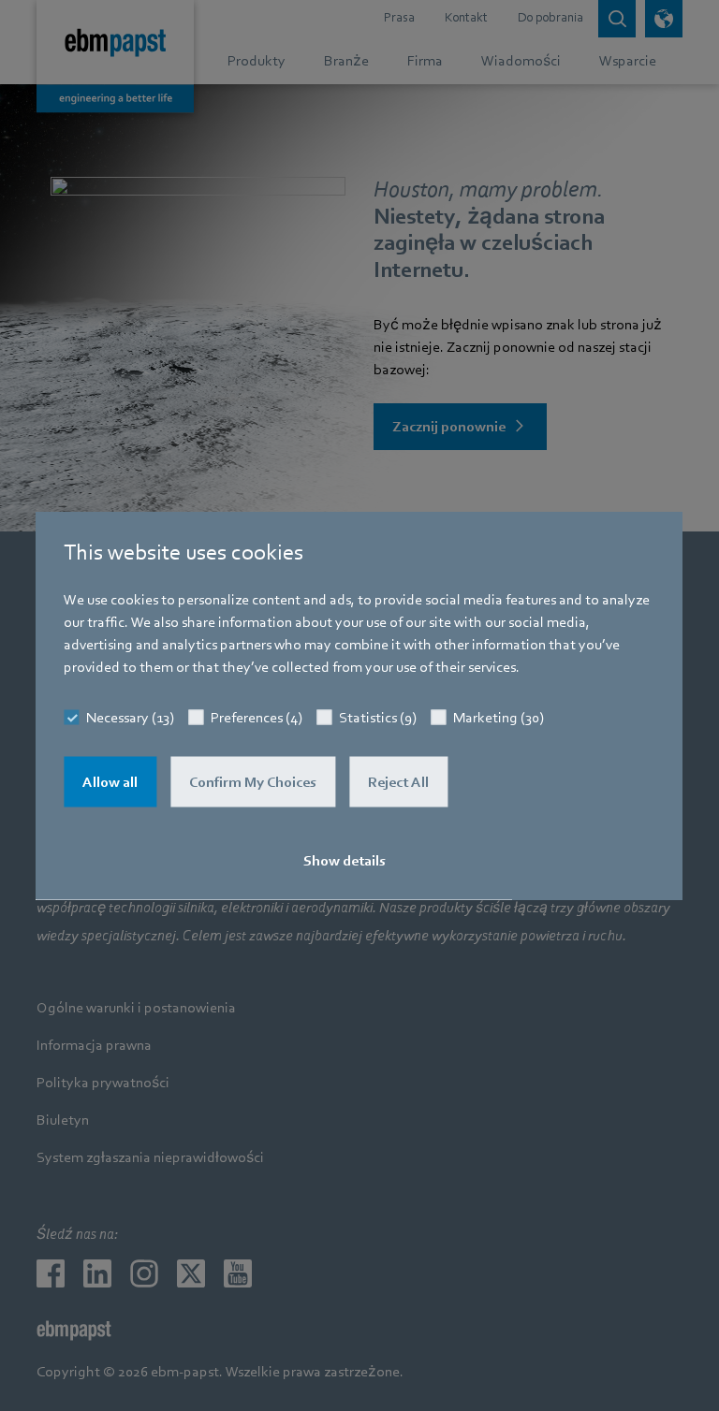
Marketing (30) (498, 717)
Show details (344, 860)
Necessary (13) (130, 717)
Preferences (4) (256, 717)
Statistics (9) (378, 717)
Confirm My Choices (252, 782)
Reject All (398, 782)
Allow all (110, 782)
